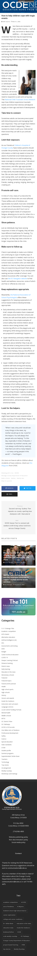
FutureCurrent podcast (8, 684)
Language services (7, 707)
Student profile (6, 750)
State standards (6, 745)
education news (8, 928)
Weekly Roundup (19, 949)
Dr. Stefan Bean (8, 923)
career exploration (9, 915)
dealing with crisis (8, 473)
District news (5, 666)
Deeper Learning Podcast (9, 660)
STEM (3, 748)
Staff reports (6, 21)
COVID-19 (4, 657)
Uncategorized (6, 768)
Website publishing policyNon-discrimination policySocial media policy (18, 839)
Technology (5, 762)
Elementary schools (7, 675)
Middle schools (6, 716)
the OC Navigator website (17, 278)
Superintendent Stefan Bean (10, 756)
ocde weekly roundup (10, 936)
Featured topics (6, 681)
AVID (3, 649)
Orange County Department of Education (15, 475)
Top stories (5, 765)
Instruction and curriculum (9, 704)
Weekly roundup (6, 771)
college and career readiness (12, 919)
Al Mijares (20, 906)
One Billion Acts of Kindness (10, 730)
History (3, 695)
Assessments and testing (9, 646)
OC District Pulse (6, 721)
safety (14, 478)
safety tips (21, 478)
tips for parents (7, 481)
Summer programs (7, 753)
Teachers (4, 759)
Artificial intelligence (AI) (9, 640)
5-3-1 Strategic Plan (7, 628)
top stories (6, 949)
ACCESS (23, 902)
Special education (7, 742)
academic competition (10, 902)
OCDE (17, 473)
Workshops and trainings (9, 774)
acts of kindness (8, 906)
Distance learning (7, 663)
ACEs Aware (5, 634)
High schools (5, 692)
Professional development (9, 733)
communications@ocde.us (17, 868)
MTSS (3, 718)
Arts (2, 643)
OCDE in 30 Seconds (8, 727)
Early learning (5, 669)
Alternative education (8, 637)
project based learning (10, 945)
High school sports (7, 689)
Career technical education (9, 655)
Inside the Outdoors (7, 701)
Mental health (5, 713)
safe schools (6, 478)
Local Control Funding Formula (11, 710)
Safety (3, 736)
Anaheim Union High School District (14, 911)
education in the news (24, 923)
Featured (4, 678)
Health (3, 686)
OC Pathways (5, 724)
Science (3, 739)
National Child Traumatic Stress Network (20, 99)
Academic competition (8, 631)
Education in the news (8, 672)
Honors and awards (7, 698)
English (22, 1)
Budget (3, 652)
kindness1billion (8, 932)
